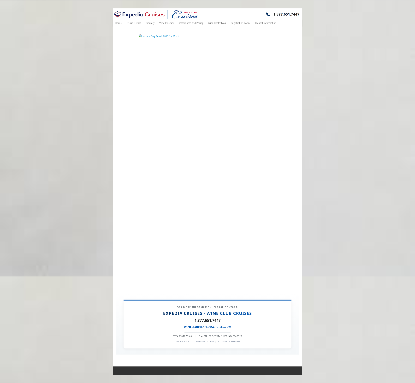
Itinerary (150, 22)
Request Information (265, 22)
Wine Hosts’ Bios (217, 22)
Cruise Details (134, 22)
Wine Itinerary (166, 22)
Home (118, 22)
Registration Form (240, 22)
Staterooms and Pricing (191, 22)
